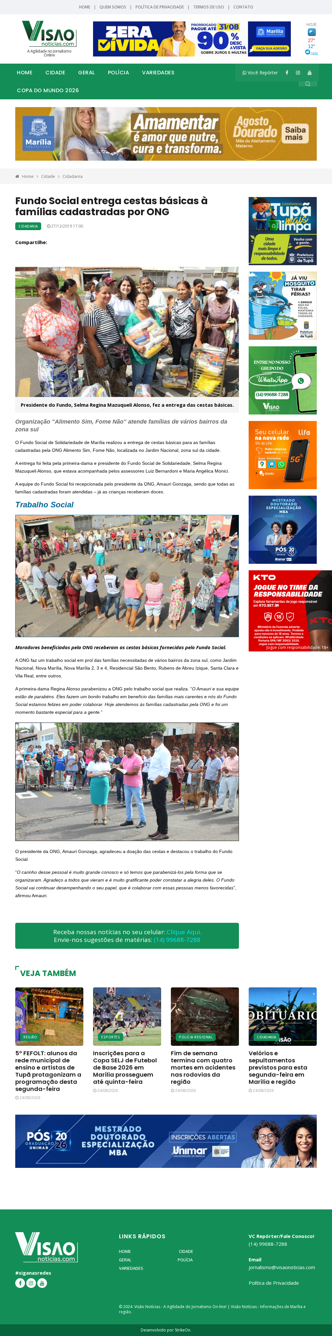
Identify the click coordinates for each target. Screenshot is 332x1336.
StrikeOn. (183, 1330)
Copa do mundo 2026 (48, 90)
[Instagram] (298, 72)
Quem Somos (113, 7)
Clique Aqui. (184, 932)
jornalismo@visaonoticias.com (282, 1267)
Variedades (158, 72)
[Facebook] (286, 72)
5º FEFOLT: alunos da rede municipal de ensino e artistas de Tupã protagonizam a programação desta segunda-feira (48, 1071)
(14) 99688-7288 (177, 939)
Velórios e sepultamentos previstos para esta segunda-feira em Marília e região (278, 1067)
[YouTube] (309, 72)
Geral (86, 72)
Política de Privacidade (160, 7)
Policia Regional (195, 1037)
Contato (243, 7)
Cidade (55, 72)
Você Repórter (262, 72)
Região (30, 1037)
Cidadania (73, 176)
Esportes (110, 1037)
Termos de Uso (208, 7)
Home (84, 7)
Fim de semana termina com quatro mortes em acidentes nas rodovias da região (203, 1067)
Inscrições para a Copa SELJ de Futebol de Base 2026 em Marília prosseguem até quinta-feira (125, 1067)
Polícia (118, 72)
